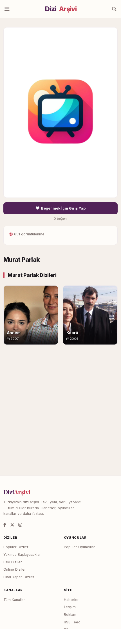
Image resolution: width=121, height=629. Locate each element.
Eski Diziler (12, 562)
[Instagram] (20, 524)
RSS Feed (72, 622)
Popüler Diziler (15, 547)
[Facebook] (4, 524)
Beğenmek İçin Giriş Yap (63, 208)
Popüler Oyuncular (79, 547)
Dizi (61, 9)
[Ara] (114, 9)
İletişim (70, 607)
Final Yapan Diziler (18, 577)
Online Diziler (14, 569)
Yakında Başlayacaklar (22, 554)
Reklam (70, 614)
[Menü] (7, 9)
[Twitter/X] (12, 524)
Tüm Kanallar (14, 600)
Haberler (71, 600)
